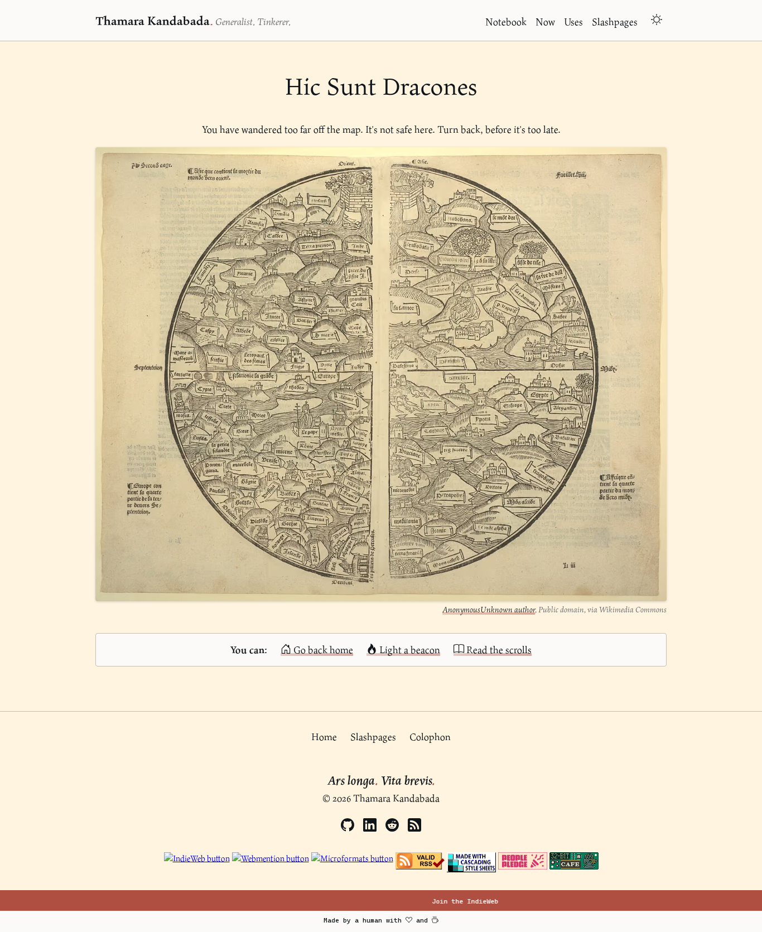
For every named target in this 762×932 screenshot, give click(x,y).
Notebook (506, 21)
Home (324, 736)
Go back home (322, 649)
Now (545, 21)
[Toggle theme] (657, 21)
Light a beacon (408, 649)
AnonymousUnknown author (488, 609)
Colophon (430, 736)
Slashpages (615, 21)
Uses (573, 21)
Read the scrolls (498, 649)
